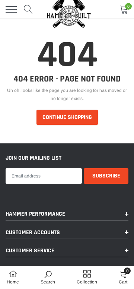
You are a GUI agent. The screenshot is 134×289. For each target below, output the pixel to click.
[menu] (11, 9)
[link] (48, 277)
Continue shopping (67, 117)
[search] (28, 9)
